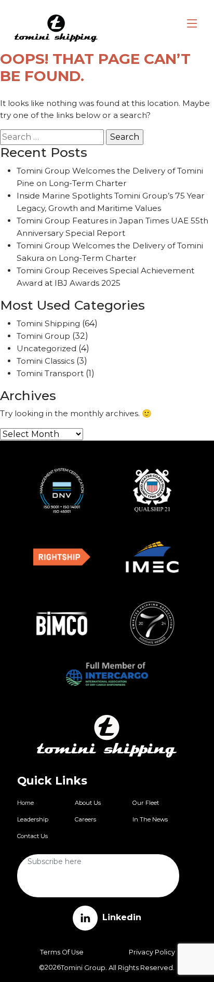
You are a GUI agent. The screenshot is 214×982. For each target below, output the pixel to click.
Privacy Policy (152, 952)
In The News (150, 819)
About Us (88, 802)
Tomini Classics (45, 361)
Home (25, 802)
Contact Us (32, 836)
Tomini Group (43, 336)
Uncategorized (46, 348)
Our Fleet (145, 802)
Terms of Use (62, 952)
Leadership (32, 819)
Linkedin (120, 917)
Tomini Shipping (48, 323)
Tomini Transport (50, 373)
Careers (85, 819)
